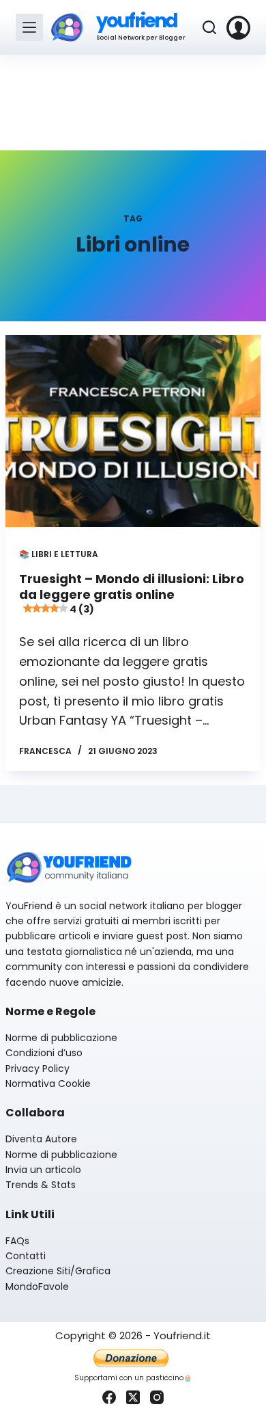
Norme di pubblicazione (61, 1038)
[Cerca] (209, 27)
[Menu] (29, 27)
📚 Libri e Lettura (58, 554)
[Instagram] (157, 1397)
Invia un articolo (43, 1170)
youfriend (136, 21)
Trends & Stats (40, 1185)
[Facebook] (109, 1397)
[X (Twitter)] (133, 1397)
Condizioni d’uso (44, 1053)
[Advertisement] (133, 103)
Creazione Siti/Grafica (57, 1271)
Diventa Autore (41, 1139)
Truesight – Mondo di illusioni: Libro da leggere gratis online (131, 593)
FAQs (17, 1241)
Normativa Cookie (48, 1083)
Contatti (25, 1256)
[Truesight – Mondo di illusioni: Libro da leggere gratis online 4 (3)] (133, 431)
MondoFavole (37, 1286)
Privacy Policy (37, 1068)
